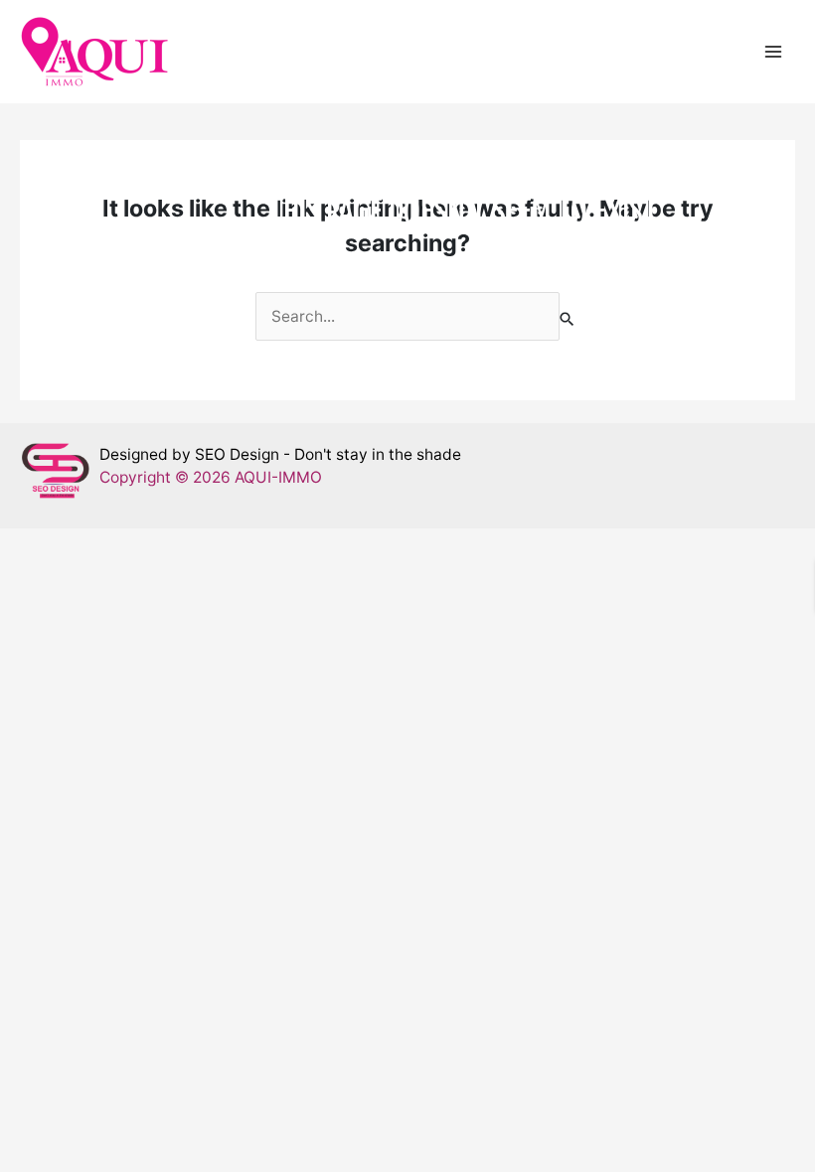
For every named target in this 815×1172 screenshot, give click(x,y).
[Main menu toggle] (773, 51)
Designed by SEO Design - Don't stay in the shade (280, 454)
